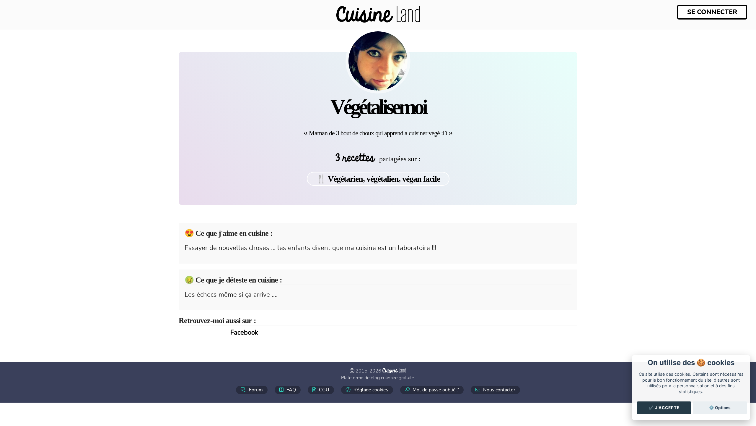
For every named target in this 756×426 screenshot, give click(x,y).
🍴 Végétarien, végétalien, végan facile (378, 178)
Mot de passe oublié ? (435, 390)
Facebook (244, 332)
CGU (323, 390)
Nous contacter (498, 390)
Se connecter (712, 12)
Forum (255, 390)
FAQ (290, 390)
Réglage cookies (370, 390)
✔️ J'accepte (664, 407)
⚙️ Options (720, 407)
